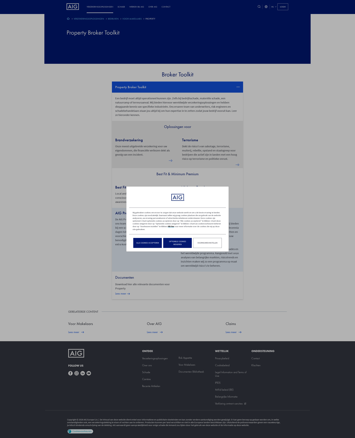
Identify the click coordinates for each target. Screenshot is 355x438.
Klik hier (171, 226)
